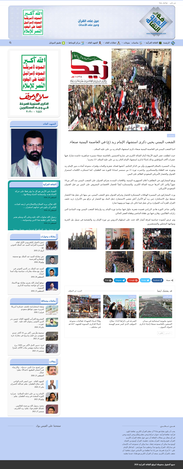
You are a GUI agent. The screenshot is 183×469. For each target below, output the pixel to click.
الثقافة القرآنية (152, 43)
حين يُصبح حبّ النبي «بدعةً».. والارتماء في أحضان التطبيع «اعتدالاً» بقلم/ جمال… (28, 370)
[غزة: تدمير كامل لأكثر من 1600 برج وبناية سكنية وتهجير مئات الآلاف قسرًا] (52, 348)
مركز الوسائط (74, 43)
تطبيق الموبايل (55, 43)
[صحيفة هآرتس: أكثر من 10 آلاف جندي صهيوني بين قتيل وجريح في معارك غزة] (52, 336)
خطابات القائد (110, 43)
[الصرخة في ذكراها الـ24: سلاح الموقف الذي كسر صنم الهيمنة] (119, 306)
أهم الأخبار (167, 297)
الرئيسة (166, 43)
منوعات (127, 43)
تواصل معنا (163, 3)
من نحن (173, 3)
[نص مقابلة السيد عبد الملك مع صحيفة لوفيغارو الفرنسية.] (52, 259)
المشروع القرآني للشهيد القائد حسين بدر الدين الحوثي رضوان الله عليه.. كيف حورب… (27, 321)
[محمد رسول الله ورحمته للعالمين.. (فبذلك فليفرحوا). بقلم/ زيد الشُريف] (52, 409)
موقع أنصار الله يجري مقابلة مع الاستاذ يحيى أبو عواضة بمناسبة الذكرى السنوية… (28, 285)
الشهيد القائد (93, 43)
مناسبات (135, 43)
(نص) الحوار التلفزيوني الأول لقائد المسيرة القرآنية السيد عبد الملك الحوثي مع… (27, 245)
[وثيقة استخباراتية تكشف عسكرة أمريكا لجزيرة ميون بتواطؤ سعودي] (52, 310)
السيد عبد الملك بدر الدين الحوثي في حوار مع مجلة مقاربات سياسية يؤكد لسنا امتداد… (27, 271)
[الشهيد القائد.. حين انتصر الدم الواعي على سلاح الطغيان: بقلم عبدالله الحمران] (52, 384)
